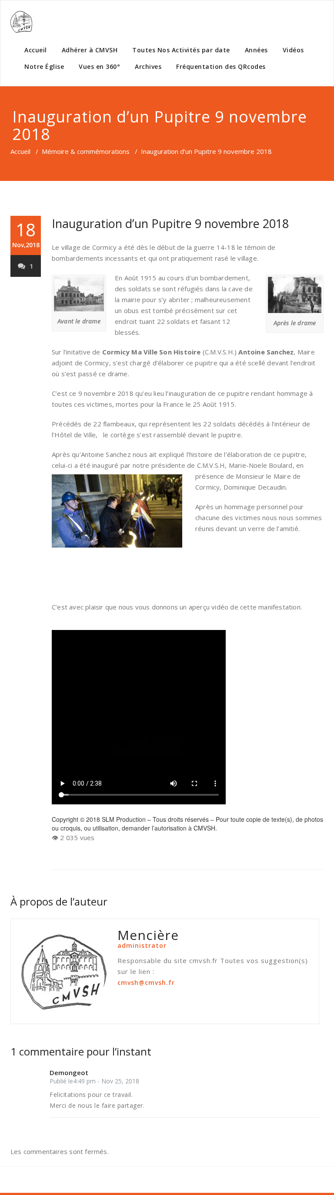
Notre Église (44, 66)
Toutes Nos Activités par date (181, 50)
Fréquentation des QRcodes (221, 66)
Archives (148, 66)
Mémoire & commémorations (86, 151)
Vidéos (293, 50)
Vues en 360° (99, 66)
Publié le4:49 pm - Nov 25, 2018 (94, 1081)
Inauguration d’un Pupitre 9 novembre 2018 (170, 223)
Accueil (35, 50)
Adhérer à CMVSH (90, 50)
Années (256, 50)
